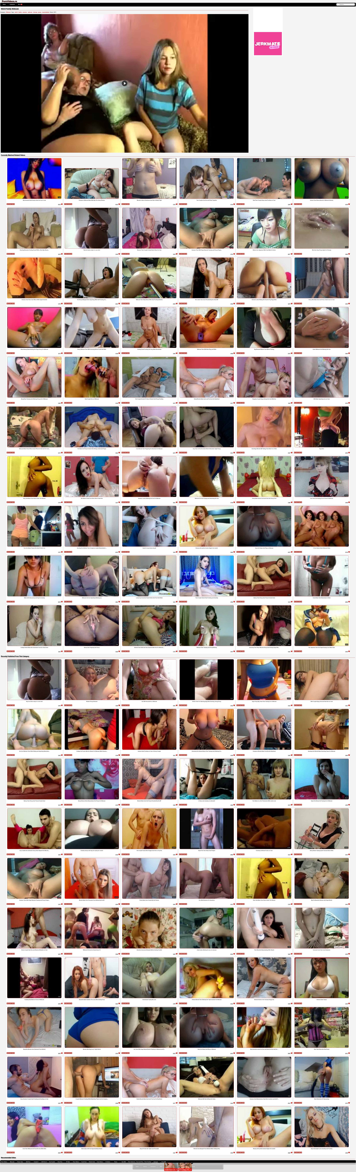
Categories (12, 4)
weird (16, 12)
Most (19, 4)
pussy (39, 12)
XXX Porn (28, 1161)
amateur (25, 12)
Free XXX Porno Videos (163, 1162)
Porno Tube (20, 1161)
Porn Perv (60, 1161)
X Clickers (107, 1161)
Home (4, 4)
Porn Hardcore (131, 1161)
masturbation (45, 12)
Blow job (12, 1161)
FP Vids (68, 1161)
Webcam (8, 12)
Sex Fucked (52, 1161)
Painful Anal (92, 1161)
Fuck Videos (100, 1161)
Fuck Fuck (83, 1161)
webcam (30, 12)
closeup (35, 12)
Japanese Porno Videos (155, 1162)
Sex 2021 (124, 1161)
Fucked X (36, 1161)
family (20, 12)
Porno (115, 1161)
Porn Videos (4, 1161)
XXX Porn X (44, 1161)
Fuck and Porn (139, 1161)
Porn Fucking (147, 1161)
